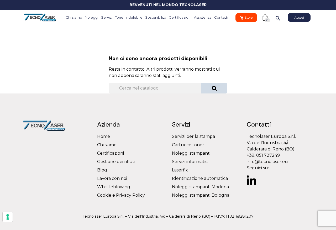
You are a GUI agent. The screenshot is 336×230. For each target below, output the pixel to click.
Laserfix (180, 170)
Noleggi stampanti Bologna (200, 195)
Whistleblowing (113, 186)
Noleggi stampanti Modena (200, 186)
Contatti (221, 17)
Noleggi (91, 17)
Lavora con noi (112, 178)
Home (103, 136)
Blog (102, 170)
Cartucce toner (188, 144)
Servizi (106, 17)
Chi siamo (74, 17)
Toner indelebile (129, 17)
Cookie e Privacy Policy (121, 195)
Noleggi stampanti (191, 153)
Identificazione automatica (200, 178)
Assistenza (203, 17)
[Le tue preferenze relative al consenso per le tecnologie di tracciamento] (8, 217)
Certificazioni (180, 17)
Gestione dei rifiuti (116, 161)
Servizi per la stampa (193, 136)
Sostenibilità (155, 17)
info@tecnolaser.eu (267, 161)
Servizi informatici (190, 161)
